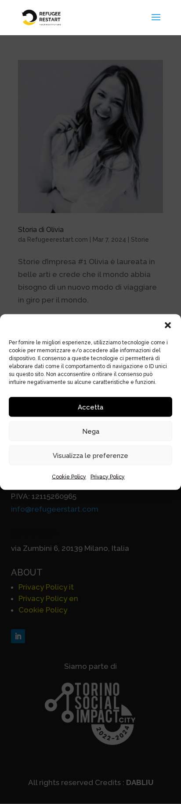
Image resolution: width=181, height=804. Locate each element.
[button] (167, 325)
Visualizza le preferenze (90, 455)
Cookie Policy (69, 477)
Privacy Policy (107, 477)
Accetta (90, 407)
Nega (90, 431)
